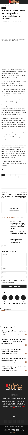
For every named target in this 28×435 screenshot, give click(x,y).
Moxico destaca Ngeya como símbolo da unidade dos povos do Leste (17, 240)
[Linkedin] (14, 421)
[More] (16, 185)
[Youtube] (22, 421)
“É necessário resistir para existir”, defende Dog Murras (21, 196)
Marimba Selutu (6, 21)
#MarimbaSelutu (5, 176)
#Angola (7, 175)
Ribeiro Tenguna (5, 345)
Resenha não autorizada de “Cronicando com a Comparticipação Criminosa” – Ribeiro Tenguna (13, 341)
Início (2, 5)
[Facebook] (2, 185)
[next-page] (5, 246)
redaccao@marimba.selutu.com (16, 411)
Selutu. (8, 430)
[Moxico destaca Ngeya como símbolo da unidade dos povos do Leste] (5, 240)
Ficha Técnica (21, 426)
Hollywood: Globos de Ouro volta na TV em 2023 (7, 196)
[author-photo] (14, 205)
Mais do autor (20, 217)
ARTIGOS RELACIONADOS (8, 217)
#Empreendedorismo (21, 175)
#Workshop (21, 176)
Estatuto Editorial (13, 426)
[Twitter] (6, 185)
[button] (2, 2)
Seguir (10, 295)
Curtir (4, 295)
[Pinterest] (9, 185)
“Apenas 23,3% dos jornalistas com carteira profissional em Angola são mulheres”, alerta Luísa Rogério (18, 225)
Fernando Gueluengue (6, 362)
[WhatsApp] (13, 185)
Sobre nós (6, 426)
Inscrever (23, 295)
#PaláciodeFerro (14, 176)
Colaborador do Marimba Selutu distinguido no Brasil (18, 233)
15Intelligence (15, 432)
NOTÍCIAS (7, 5)
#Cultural (13, 175)
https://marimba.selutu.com (14, 210)
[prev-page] (2, 246)
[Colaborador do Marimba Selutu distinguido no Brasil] (5, 233)
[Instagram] (10, 421)
